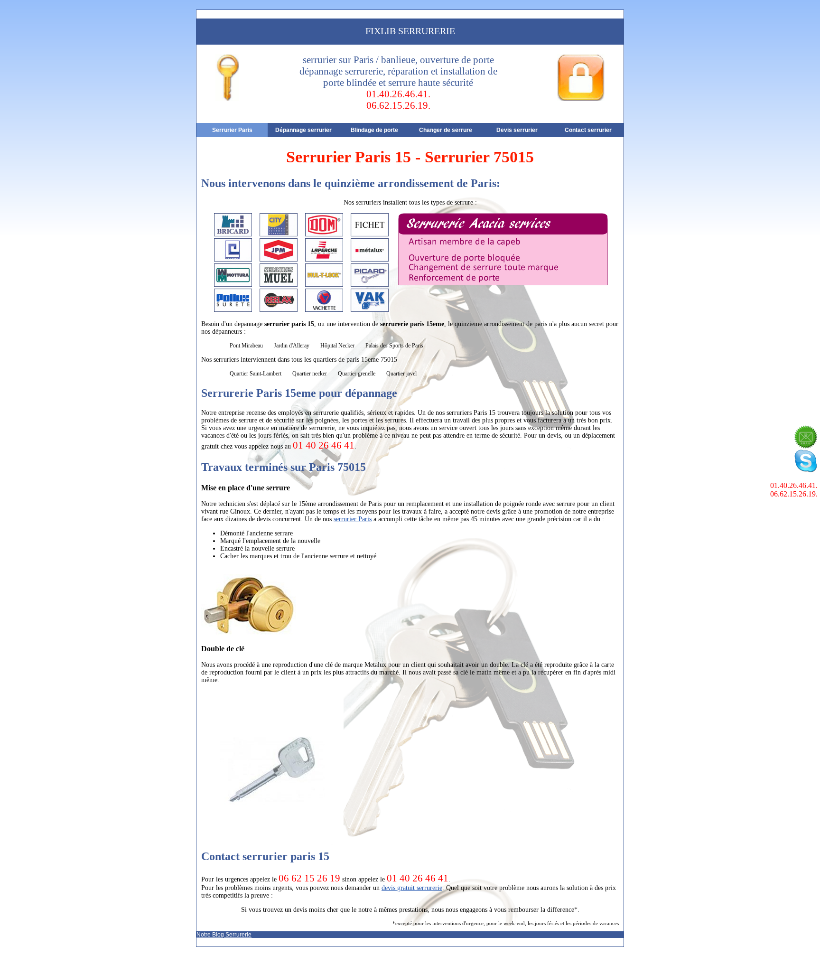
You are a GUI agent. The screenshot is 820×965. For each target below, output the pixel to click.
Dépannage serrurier (303, 130)
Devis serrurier (517, 130)
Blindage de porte (374, 130)
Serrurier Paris (232, 130)
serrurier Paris (353, 519)
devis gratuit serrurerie (412, 887)
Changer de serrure (445, 130)
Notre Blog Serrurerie (224, 934)
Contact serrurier (588, 130)
